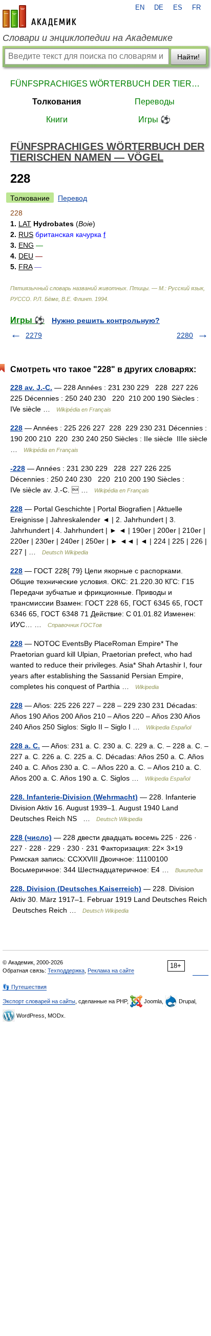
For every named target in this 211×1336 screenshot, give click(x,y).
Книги (57, 119)
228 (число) (31, 837)
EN (139, 7)
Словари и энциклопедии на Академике (88, 38)
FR (196, 7)
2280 (185, 335)
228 (16, 428)
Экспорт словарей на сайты (39, 1001)
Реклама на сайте (111, 970)
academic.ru (39, 16)
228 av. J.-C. (31, 387)
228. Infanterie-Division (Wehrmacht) (74, 797)
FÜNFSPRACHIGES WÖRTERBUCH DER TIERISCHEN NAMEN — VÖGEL (105, 83)
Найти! (188, 57)
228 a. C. (25, 746)
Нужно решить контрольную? (106, 320)
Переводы (155, 101)
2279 (34, 335)
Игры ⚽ (154, 119)
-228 (17, 468)
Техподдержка (66, 970)
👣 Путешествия (25, 987)
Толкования (56, 101)
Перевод (72, 198)
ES (177, 7)
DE (158, 7)
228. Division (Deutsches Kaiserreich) (75, 889)
